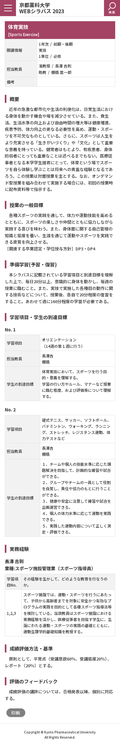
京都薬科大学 (41, 7)
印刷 (16, 713)
